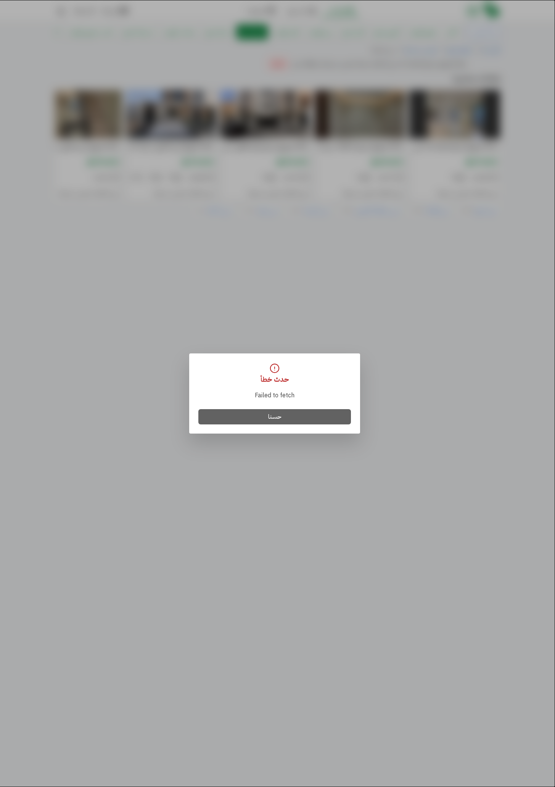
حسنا (275, 416)
